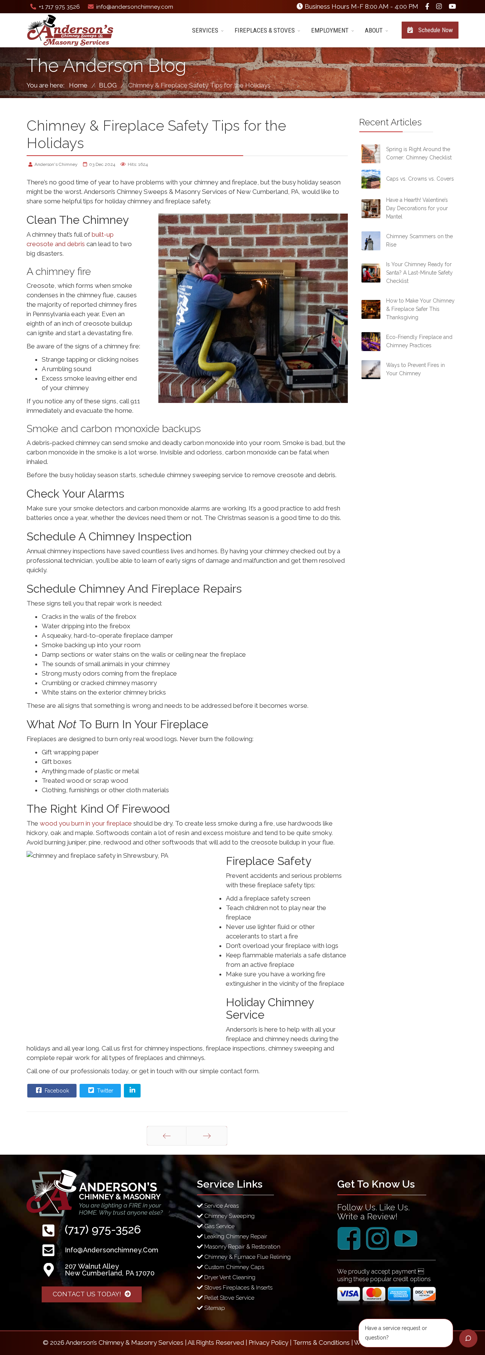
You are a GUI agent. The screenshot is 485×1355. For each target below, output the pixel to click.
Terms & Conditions (321, 1342)
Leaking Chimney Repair (235, 1236)
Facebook (56, 1091)
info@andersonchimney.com (134, 6)
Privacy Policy (268, 1342)
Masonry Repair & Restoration (241, 1246)
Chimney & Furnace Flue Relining (247, 1257)
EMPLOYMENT (330, 30)
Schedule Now (435, 30)
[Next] (206, 1135)
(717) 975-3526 (103, 1229)
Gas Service (219, 1226)
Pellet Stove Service (228, 1297)
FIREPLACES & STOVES (265, 30)
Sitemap (214, 1308)
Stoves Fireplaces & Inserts (237, 1287)
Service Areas (221, 1205)
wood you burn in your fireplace (86, 823)
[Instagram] (439, 6)
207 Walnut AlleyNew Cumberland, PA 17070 (110, 1269)
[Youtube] (452, 6)
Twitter (104, 1091)
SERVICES (205, 30)
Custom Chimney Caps (233, 1267)
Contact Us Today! (88, 1294)
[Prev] (166, 1135)
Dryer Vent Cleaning (229, 1277)
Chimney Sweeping (229, 1216)
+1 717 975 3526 (59, 6)
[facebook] (427, 6)
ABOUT (374, 30)
